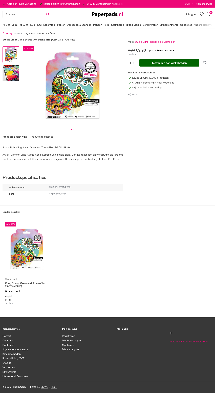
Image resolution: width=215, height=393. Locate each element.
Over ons (8, 340)
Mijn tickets (68, 345)
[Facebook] (171, 333)
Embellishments (169, 24)
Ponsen (97, 24)
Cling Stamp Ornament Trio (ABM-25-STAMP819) (25, 285)
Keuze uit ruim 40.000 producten (150, 77)
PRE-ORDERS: (10, 24)
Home (17, 33)
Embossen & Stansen (79, 24)
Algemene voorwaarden (16, 349)
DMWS (44, 386)
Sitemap (7, 362)
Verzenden (9, 367)
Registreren (68, 336)
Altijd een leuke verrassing (147, 87)
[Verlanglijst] (202, 14)
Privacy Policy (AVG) (14, 358)
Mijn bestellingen (71, 340)
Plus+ (54, 386)
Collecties (186, 24)
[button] (71, 129)
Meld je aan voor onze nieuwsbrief (189, 341)
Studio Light (141, 41)
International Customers (15, 376)
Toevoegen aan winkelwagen (169, 62)
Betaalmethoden (12, 354)
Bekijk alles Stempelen (162, 41)
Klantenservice (204, 3)
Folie (107, 24)
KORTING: (36, 24)
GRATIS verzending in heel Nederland (153, 82)
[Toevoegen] (43, 301)
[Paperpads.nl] (107, 14)
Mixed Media (133, 24)
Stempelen (117, 24)
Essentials (49, 24)
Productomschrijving (15, 136)
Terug (8, 33)
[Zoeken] (47, 14)
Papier (61, 24)
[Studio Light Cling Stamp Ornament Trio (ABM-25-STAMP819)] (27, 249)
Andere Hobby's (203, 24)
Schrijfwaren (150, 24)
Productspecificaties (42, 136)
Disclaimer (8, 345)
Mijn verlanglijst (70, 349)
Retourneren (9, 371)
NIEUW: (24, 24)
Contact (7, 336)
